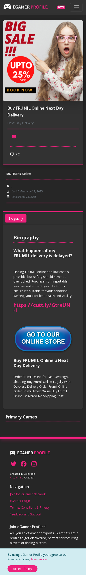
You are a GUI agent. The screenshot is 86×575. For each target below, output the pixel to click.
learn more (39, 559)
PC (17, 154)
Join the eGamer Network (28, 494)
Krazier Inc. (17, 477)
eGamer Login (20, 501)
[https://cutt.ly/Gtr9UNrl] (14, 137)
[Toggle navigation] (76, 7)
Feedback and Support (25, 514)
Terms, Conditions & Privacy (30, 507)
